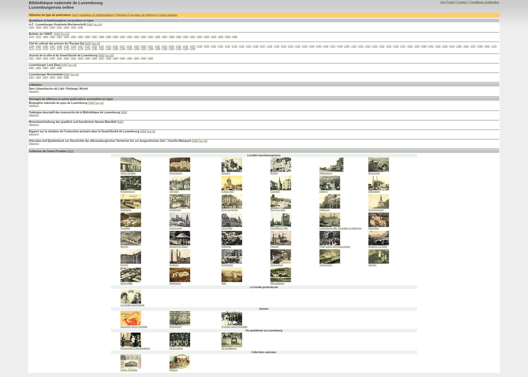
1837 (101, 58)
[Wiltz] (232, 281)
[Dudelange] (130, 208)
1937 (59, 27)
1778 (80, 48)
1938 (66, 27)
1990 (115, 36)
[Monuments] (180, 324)
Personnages (176, 348)
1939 (73, 27)
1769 (486, 46)
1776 (66, 48)
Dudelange (125, 210)
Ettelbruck (324, 210)
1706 (45, 46)
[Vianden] (378, 263)
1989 (108, 36)
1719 (136, 46)
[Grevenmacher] (378, 208)
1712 (87, 46)
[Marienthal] (378, 226)
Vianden (372, 265)
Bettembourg (325, 173)
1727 (192, 46)
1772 (38, 48)
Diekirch (323, 191)
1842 (136, 58)
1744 (311, 46)
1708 (59, 46)
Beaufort (226, 173)
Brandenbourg (127, 191)
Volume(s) (34, 91)
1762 (437, 46)
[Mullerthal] (232, 244)
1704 (31, 46)
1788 (150, 48)
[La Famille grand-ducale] (130, 303)
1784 (122, 48)
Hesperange (176, 228)
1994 (143, 36)
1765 (458, 46)
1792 (178, 48)
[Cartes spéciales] (130, 368)
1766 (465, 46)
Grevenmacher (376, 210)
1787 (143, 48)
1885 (52, 67)
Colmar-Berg (228, 191)
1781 (101, 48)
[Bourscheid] (378, 171)
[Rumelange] (232, 263)
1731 (220, 46)
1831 (59, 58)
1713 (94, 46)
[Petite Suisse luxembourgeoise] (329, 244)
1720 (143, 46)
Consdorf (275, 191)
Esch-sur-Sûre (277, 210)
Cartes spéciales (128, 370)
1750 (353, 46)
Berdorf (274, 173)
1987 (94, 36)
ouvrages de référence (143, 15)
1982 (59, 36)
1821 (31, 77)
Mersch (124, 246)
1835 (87, 58)
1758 (409, 46)
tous (74, 15)
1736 (255, 46)
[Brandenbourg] (130, 189)
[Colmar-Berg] (232, 189)
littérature (121, 15)
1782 (108, 48)
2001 (192, 36)
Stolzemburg (276, 265)
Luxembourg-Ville (279, 228)
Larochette (227, 228)
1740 (283, 46)
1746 (325, 46)
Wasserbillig (126, 283)
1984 (73, 36)
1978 (31, 36)
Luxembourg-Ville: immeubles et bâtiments (340, 228)
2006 (227, 36)
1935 (45, 27)
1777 (73, 48)
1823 (45, 77)
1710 (73, 46)
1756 (395, 46)
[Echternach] (180, 208)
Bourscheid (374, 173)
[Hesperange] (180, 226)
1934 (38, 27)
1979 (38, 36)
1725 (178, 46)
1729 (206, 46)
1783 (115, 48)
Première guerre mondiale (234, 326)
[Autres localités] (130, 171)
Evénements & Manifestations (135, 348)
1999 (178, 36)
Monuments (175, 326)
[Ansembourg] (180, 171)
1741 (290, 46)
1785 (129, 48)
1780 (94, 48)
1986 (87, 36)
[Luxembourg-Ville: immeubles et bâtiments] (329, 226)
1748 (339, 46)
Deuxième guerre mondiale (133, 326)
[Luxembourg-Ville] (280, 226)
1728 (199, 46)
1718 (129, 46)
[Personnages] (180, 346)
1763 (444, 46)
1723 (164, 46)
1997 (164, 36)
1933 (31, 27)
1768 (479, 46)
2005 (220, 36)
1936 (52, 27)
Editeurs (174, 370)
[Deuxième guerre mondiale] (130, 324)
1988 (101, 36)
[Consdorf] (280, 189)
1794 (192, 48)
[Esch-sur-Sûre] (280, 208)
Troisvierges (325, 265)
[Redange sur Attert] (378, 244)
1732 (227, 46)
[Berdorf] (280, 171)
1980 (45, 36)
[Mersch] (130, 244)
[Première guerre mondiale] (232, 324)
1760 (423, 46)
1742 (297, 46)
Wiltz (224, 283)
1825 (59, 77)
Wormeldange (277, 283)
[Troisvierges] (329, 263)
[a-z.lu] (98, 24)
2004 (213, 36)
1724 (171, 46)
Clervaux (174, 191)
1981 (52, 36)
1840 (122, 58)
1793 (185, 48)
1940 (80, 27)
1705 (38, 46)
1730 (213, 46)
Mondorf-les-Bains (179, 246)
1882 (31, 67)
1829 (45, 58)
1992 (129, 36)
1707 (52, 46)
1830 (52, 58)
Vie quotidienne (229, 348)
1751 (360, 46)
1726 (185, 46)
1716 (115, 46)
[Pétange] (280, 244)
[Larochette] (232, 226)
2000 (185, 36)
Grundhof (125, 228)
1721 (150, 46)
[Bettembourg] (331, 171)
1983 (66, 36)
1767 (472, 46)
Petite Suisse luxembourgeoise (334, 246)
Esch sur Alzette (230, 210)
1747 (332, 46)
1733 (234, 46)
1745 (318, 46)
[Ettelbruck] (329, 208)
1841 (129, 58)
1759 (416, 46)
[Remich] (130, 263)
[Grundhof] (130, 226)
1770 (493, 46)
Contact (461, 2)
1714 (101, 46)
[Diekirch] (329, 189)
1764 (451, 46)
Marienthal (373, 228)
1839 (115, 58)
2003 (206, 36)
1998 (171, 36)
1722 (157, 46)
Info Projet (447, 2)
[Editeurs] (180, 368)
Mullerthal (226, 246)
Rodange (174, 265)
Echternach (175, 210)
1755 (388, 46)
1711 (80, 46)
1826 (66, 77)
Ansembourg (176, 173)
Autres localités (128, 173)
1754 (381, 46)
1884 (45, 67)
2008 (234, 36)
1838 (108, 58)
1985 (80, 36)
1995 (150, 36)
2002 (199, 36)
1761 (430, 46)
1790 (164, 48)
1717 (122, 46)
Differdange (374, 191)
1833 (73, 58)
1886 (59, 67)
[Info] (90, 24)
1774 (52, 48)
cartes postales (168, 15)
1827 (31, 58)
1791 (171, 48)
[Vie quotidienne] (232, 346)
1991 (122, 36)
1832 (66, 58)
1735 (248, 46)
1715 (108, 46)
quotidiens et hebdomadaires (97, 15)
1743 (304, 46)
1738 (269, 46)
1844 (150, 58)
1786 (136, 48)
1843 (143, 58)
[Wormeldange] (280, 281)
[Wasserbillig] (130, 281)
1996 (157, 36)
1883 (38, 67)
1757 (402, 46)
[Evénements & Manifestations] (130, 346)
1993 (136, 36)
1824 (52, 77)
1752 (367, 46)
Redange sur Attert (377, 246)
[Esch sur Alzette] (232, 208)
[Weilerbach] (180, 281)
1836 (94, 58)
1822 (38, 77)
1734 (241, 46)
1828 (38, 58)
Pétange (274, 246)
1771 (31, 48)
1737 (262, 46)
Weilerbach (175, 283)
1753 (374, 46)
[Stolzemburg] (280, 263)
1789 (157, 48)
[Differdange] (378, 189)
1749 (346, 46)
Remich (124, 265)
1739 (276, 46)
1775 (59, 48)
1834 (80, 58)
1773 (45, 48)
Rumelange (227, 265)
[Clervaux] (180, 189)
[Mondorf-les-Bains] (180, 244)
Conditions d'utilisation (484, 2)
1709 (66, 46)
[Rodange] (180, 263)
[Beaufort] (232, 171)
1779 (87, 48)
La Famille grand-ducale (132, 305)
